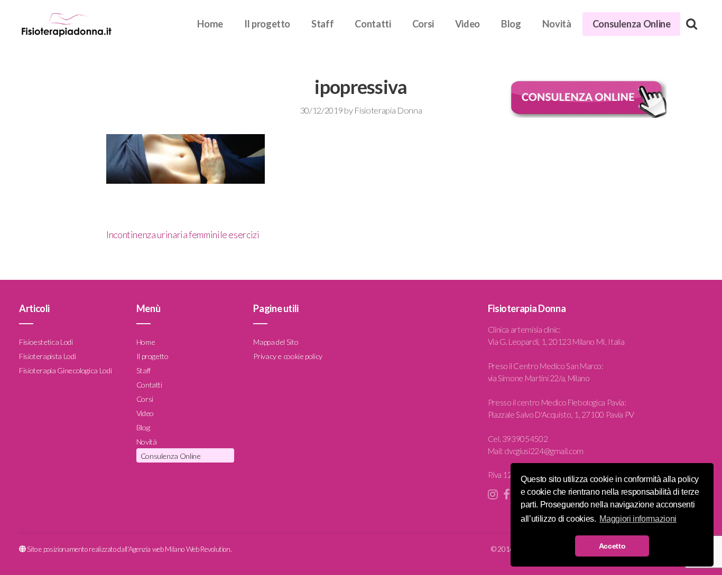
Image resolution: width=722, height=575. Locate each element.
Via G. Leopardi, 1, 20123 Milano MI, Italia (556, 341)
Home (210, 24)
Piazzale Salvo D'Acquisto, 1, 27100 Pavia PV (561, 414)
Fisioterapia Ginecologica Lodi (65, 370)
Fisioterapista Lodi (47, 356)
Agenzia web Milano (156, 549)
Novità (556, 24)
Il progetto (267, 24)
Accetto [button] (612, 546)
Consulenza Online (632, 24)
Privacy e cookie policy (287, 356)
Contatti (373, 24)
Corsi (423, 24)
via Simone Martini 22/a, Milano (539, 378)
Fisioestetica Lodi (46, 341)
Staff (322, 24)
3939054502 (525, 439)
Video (467, 24)
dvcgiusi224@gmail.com (543, 451)
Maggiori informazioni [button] (637, 518)
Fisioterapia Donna (388, 110)
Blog (511, 24)
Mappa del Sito (275, 341)
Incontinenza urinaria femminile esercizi (183, 234)
